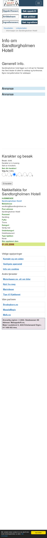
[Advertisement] (23, 120)
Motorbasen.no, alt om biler (17, 279)
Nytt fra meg (9, 284)
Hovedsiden (8, 28)
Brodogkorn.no (10, 304)
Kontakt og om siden (13, 258)
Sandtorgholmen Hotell (12, 201)
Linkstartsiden (21, 28)
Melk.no (7, 314)
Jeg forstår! (38, 533)
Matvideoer (8, 289)
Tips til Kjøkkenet (11, 294)
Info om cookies (11, 268)
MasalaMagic (9, 309)
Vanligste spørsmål (12, 263)
